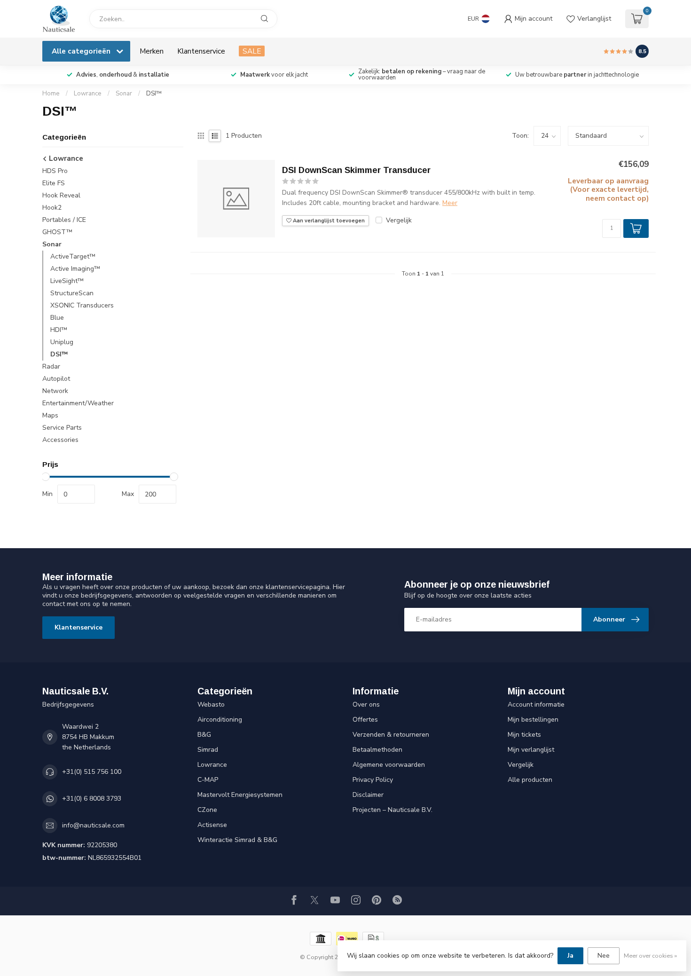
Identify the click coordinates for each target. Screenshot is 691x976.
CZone (207, 809)
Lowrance (88, 93)
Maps (50, 415)
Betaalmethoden (377, 749)
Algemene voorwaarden (389, 764)
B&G (204, 734)
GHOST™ (57, 232)
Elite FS (53, 183)
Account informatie (536, 704)
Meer (449, 202)
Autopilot (56, 378)
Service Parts (62, 427)
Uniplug (61, 342)
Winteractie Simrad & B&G (237, 839)
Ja (570, 955)
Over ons (366, 704)
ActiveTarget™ (72, 256)
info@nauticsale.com (93, 825)
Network (55, 390)
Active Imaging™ (75, 268)
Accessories (60, 439)
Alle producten (530, 779)
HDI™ (58, 329)
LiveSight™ (67, 280)
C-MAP (207, 779)
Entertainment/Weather (78, 403)
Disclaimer (368, 794)
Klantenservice (201, 51)
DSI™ (154, 93)
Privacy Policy (373, 779)
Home (51, 93)
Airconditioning (219, 719)
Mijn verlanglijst (531, 749)
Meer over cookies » (650, 956)
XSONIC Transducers (82, 305)
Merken (152, 51)
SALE (252, 51)
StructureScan (72, 293)
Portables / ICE (64, 219)
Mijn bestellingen (533, 719)
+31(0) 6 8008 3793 (91, 798)
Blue (57, 317)
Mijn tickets (524, 734)
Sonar (124, 93)
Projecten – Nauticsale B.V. (392, 809)
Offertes (365, 719)
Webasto (211, 704)
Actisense (212, 824)
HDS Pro (55, 170)
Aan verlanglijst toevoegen (328, 220)
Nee (603, 955)
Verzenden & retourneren (391, 734)
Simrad (207, 749)
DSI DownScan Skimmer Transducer (356, 170)
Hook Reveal (61, 195)
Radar (51, 366)
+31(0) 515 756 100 (91, 771)
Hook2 (52, 207)
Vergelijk (399, 220)
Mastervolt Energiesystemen (240, 794)
